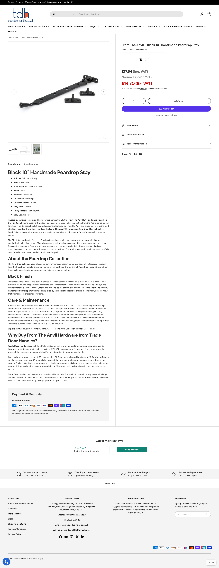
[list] (58, 92)
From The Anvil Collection (63, 328)
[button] (209, 14)
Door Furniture (15, 26)
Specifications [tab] (31, 164)
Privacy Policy (14, 534)
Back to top (110, 483)
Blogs (10, 518)
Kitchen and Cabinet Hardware (68, 26)
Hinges (93, 26)
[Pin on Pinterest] (140, 154)
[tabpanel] (58, 275)
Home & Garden (134, 26)
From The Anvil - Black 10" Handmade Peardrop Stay (30, 38)
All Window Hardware (41, 328)
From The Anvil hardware (71, 374)
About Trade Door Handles (20, 503)
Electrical (152, 26)
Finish (11, 31)
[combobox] (116, 14)
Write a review (132, 449)
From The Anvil (128, 49)
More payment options (166, 115)
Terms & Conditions (17, 529)
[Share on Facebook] (135, 154)
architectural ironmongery (75, 346)
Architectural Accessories (176, 26)
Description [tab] (14, 164)
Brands (199, 26)
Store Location (15, 513)
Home (10, 38)
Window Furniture (38, 26)
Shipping (143, 88)
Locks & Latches (111, 26)
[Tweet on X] (130, 154)
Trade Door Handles (21, 559)
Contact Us (13, 508)
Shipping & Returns (17, 524)
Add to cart (179, 101)
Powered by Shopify (36, 559)
